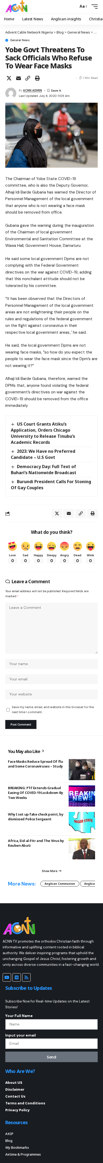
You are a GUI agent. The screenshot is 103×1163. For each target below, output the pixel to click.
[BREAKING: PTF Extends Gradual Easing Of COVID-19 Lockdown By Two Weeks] (82, 796)
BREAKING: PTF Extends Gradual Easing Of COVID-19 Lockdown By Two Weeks (35, 792)
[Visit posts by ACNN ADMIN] (10, 93)
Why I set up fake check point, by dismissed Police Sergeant (35, 816)
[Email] (18, 78)
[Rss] (26, 977)
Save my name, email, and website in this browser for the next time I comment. (53, 709)
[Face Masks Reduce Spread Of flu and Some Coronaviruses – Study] (82, 769)
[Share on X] (9, 78)
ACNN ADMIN (32, 90)
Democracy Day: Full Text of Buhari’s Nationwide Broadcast (43, 469)
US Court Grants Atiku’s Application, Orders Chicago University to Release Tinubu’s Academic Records (43, 433)
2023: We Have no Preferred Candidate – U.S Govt (43, 454)
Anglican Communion (60, 884)
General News (20, 40)
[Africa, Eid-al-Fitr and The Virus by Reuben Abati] (82, 848)
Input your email (20, 1035)
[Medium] (16, 977)
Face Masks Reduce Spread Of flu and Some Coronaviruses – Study (35, 764)
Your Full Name (19, 1015)
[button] (73, 6)
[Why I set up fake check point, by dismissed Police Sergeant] (82, 822)
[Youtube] (7, 977)
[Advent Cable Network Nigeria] (17, 6)
